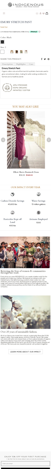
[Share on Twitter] (45, 59)
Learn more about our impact (25, 352)
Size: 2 (3, 47)
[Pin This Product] (48, 59)
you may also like (25, 107)
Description (7, 64)
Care (31, 64)
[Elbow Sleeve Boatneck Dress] (26, 168)
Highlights (21, 64)
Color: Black (5, 38)
